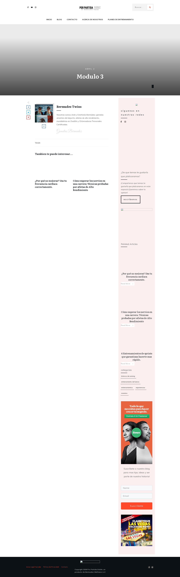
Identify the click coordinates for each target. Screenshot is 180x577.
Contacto (64, 567)
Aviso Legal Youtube (33, 567)
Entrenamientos (127, 387)
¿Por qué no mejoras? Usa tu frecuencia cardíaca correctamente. (53, 176)
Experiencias (140, 387)
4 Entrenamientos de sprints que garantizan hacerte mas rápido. (136, 347)
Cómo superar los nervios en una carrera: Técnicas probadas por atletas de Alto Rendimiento (91, 176)
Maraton (124, 393)
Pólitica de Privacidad (51, 567)
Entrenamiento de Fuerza (130, 382)
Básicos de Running (128, 376)
